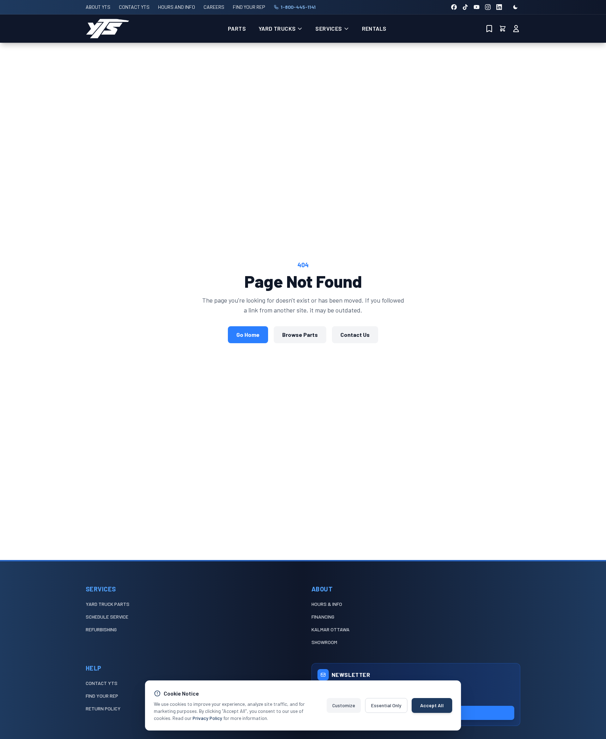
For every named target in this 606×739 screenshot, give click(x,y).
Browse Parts (300, 334)
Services (328, 28)
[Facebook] (454, 7)
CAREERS (214, 7)
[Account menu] (516, 28)
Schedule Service (107, 617)
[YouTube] (476, 7)
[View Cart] (502, 28)
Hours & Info (326, 604)
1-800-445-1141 (298, 7)
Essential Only (386, 705)
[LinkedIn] (499, 7)
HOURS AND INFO (176, 7)
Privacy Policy (207, 718)
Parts (237, 28)
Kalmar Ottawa (330, 629)
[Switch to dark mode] (515, 7)
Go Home (248, 334)
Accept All (432, 705)
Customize (343, 705)
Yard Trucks (277, 28)
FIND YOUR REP (249, 7)
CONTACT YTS (134, 7)
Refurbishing (101, 629)
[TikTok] (465, 7)
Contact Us (355, 334)
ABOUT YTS (98, 7)
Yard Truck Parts (107, 604)
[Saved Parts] (489, 28)
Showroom (324, 642)
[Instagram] (488, 7)
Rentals (374, 28)
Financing (322, 617)
